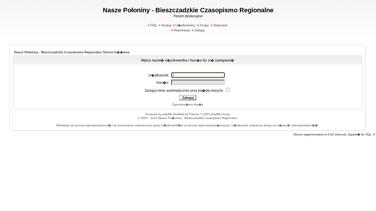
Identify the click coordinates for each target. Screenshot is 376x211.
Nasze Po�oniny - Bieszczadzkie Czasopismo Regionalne (197, 118)
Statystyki (220, 25)
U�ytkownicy (185, 25)
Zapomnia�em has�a (187, 104)
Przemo (194, 114)
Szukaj (166, 25)
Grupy (204, 25)
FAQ (153, 25)
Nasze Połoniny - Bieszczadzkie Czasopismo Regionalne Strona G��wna (72, 52)
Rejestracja (182, 30)
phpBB (167, 114)
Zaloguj (199, 30)
